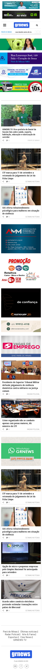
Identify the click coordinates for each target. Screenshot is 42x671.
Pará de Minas (34, 140)
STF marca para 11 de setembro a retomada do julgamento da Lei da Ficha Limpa (18, 175)
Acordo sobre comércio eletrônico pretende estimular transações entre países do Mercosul (20, 604)
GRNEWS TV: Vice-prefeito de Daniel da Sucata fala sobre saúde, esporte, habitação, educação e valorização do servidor (19, 133)
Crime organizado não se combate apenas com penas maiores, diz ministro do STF (18, 423)
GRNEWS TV (19, 640)
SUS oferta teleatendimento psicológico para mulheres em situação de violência (20, 210)
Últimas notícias (32, 182)
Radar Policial (33, 394)
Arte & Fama (28, 634)
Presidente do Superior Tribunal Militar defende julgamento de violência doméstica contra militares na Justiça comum (20, 386)
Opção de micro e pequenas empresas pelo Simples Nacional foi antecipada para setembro (20, 569)
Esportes (13, 637)
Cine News (26, 637)
